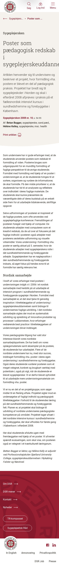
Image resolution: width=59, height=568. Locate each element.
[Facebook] (48, 545)
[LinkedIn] (54, 545)
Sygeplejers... (16, 18)
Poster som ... (34, 18)
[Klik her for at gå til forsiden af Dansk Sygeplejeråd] (15, 6)
